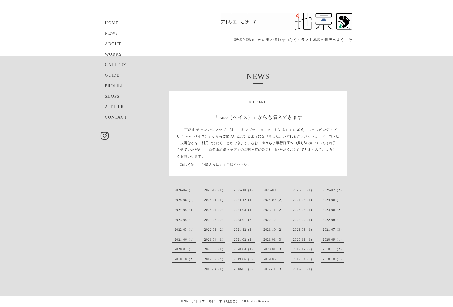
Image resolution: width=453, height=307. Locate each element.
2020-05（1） (214, 249)
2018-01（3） (244, 269)
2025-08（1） (303, 190)
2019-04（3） (303, 259)
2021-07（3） (333, 229)
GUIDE (112, 75)
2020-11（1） (303, 239)
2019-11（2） (333, 249)
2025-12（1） (214, 190)
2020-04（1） (244, 249)
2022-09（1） (303, 220)
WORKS (113, 54)
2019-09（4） (214, 259)
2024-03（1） (244, 210)
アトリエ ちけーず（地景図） (215, 301)
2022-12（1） (273, 220)
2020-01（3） (273, 249)
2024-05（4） (185, 210)
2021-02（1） (244, 239)
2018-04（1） (214, 269)
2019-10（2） (185, 259)
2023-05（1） (185, 220)
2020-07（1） (185, 249)
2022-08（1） (333, 220)
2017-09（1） (303, 269)
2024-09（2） (273, 200)
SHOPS (112, 96)
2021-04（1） (214, 239)
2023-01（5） (244, 220)
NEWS (111, 33)
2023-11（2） (273, 210)
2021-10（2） (273, 229)
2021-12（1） (244, 229)
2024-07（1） (303, 200)
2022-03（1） (185, 229)
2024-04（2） (214, 210)
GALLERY (116, 64)
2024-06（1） (333, 200)
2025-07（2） (333, 190)
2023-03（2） (214, 220)
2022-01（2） (214, 229)
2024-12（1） (244, 200)
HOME (111, 22)
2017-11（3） (273, 269)
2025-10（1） (244, 190)
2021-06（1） (185, 239)
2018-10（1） (333, 259)
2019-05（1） (273, 259)
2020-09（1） (333, 239)
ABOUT (113, 43)
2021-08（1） (303, 229)
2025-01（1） (214, 200)
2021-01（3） (273, 239)
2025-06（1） (185, 200)
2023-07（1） (303, 210)
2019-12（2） (303, 249)
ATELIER (114, 106)
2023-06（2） (333, 210)
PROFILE (114, 85)
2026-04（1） (185, 190)
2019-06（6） (244, 259)
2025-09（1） (273, 190)
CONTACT (116, 117)
